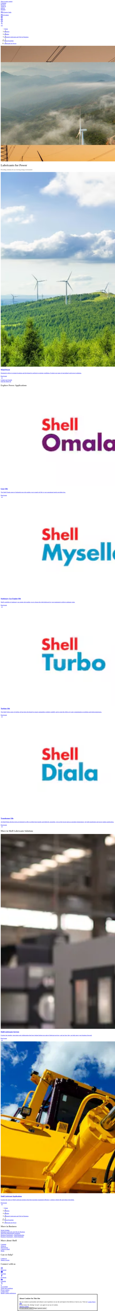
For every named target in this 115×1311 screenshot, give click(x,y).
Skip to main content (6, 1)
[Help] (57, 21)
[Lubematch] (57, 19)
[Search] (57, 23)
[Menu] (57, 26)
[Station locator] (57, 17)
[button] (57, 10)
